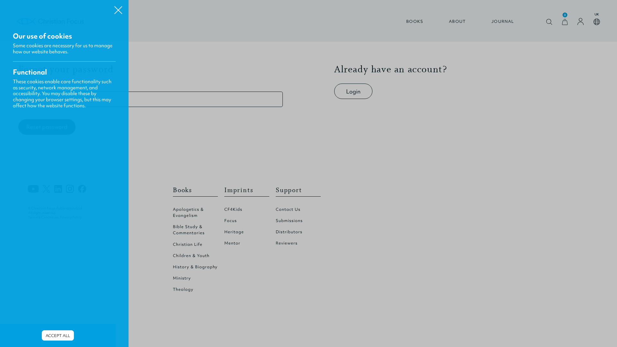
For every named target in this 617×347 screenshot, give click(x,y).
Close (118, 8)
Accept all (58, 335)
